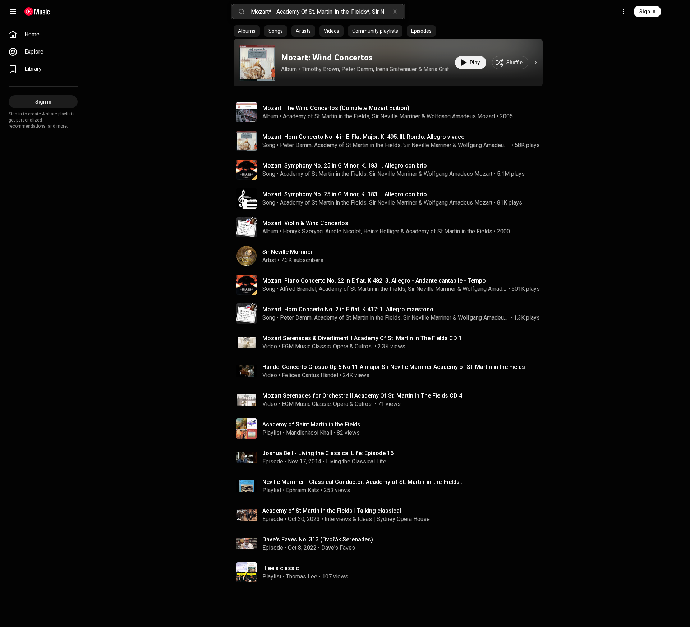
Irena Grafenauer (396, 69)
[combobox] (327, 11)
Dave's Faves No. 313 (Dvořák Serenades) (317, 539)
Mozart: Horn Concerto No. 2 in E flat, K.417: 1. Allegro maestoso (347, 309)
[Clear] (395, 11)
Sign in (647, 11)
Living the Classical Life (356, 461)
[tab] (247, 31)
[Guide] (13, 11)
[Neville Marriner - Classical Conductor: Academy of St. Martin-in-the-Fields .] (391, 486)
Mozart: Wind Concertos (326, 57)
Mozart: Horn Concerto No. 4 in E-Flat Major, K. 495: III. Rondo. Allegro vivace (363, 136)
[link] (43, 34)
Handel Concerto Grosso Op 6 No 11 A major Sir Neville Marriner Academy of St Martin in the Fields (393, 366)
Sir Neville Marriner (396, 116)
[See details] (535, 62)
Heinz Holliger (381, 231)
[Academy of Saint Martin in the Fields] (391, 428)
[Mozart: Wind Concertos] (257, 63)
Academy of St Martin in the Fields (326, 116)
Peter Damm (357, 69)
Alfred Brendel (298, 288)
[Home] (37, 11)
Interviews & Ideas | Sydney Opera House (377, 519)
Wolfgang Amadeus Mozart (461, 116)
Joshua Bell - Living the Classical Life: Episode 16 (328, 453)
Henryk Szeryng (303, 231)
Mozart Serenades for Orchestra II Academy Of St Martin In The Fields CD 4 (362, 395)
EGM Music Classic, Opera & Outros (327, 346)
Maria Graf (436, 69)
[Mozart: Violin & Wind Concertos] (391, 227)
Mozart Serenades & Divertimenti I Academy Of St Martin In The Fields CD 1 (362, 338)
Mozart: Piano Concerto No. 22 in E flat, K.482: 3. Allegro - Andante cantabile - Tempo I (375, 280)
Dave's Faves (338, 547)
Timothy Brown (320, 69)
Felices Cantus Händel (310, 375)
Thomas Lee (301, 576)
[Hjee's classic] (391, 572)
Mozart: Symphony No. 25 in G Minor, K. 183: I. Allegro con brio (344, 165)
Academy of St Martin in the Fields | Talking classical (331, 510)
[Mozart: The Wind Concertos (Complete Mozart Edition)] (391, 112)
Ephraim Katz (302, 490)
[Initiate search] (241, 11)
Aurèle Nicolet (343, 231)
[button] (257, 62)
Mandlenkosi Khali (309, 432)
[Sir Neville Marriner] (391, 256)
